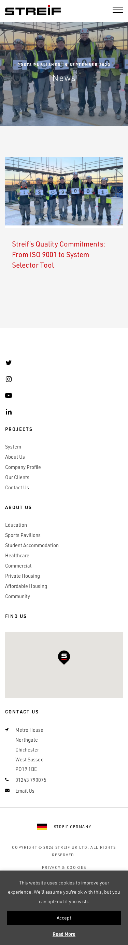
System (13, 446)
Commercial (18, 565)
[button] (64, 658)
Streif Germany (72, 826)
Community (17, 596)
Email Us (24, 791)
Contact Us (17, 487)
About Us (15, 457)
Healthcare (17, 555)
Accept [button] (64, 917)
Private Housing (22, 576)
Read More (64, 934)
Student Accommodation (32, 545)
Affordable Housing (26, 586)
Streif (33, 10)
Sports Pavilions (23, 535)
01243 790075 (30, 780)
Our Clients (17, 477)
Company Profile (23, 467)
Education (16, 525)
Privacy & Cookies (64, 867)
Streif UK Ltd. (72, 847)
